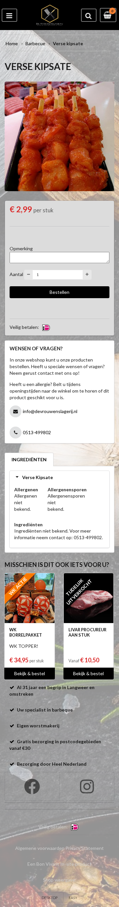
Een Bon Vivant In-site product (59, 864)
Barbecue (35, 43)
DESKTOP (50, 897)
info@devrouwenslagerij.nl (50, 411)
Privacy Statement (84, 848)
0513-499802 (37, 432)
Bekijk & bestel (29, 673)
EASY (73, 897)
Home (12, 43)
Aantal (16, 274)
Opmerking (21, 248)
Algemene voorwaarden (39, 848)
